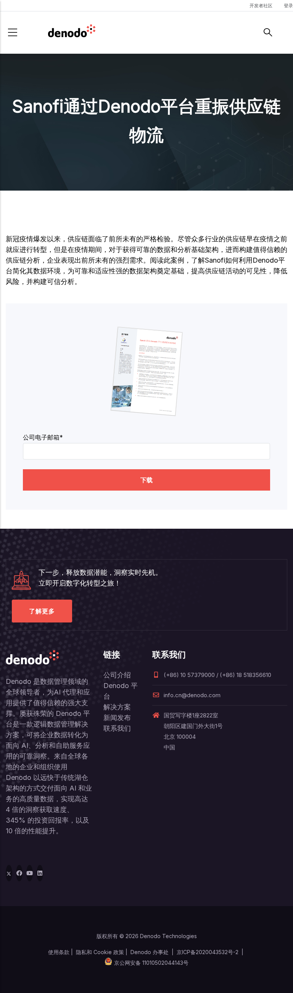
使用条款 (58, 952)
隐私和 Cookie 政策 (100, 952)
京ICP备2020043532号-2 (207, 952)
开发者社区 (261, 5)
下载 (146, 480)
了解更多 (42, 611)
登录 (288, 5)
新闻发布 (117, 718)
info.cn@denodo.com (192, 695)
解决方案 (117, 707)
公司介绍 (117, 675)
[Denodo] (72, 32)
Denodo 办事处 (149, 952)
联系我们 (117, 728)
